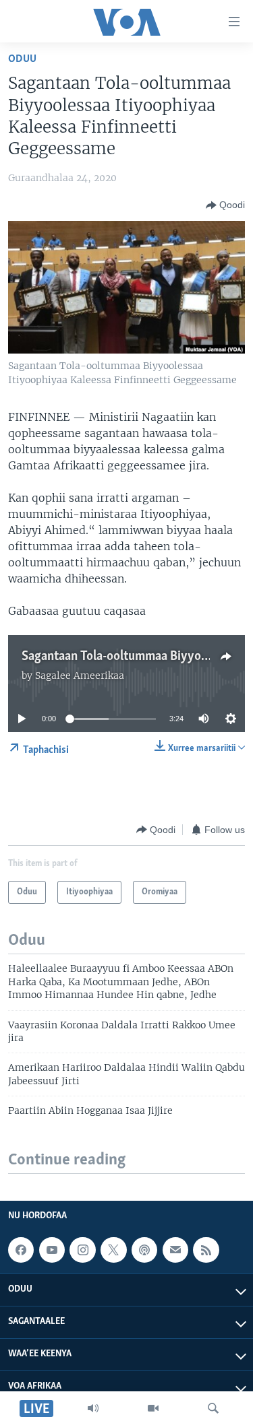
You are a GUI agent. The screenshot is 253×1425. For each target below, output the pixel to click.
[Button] (225, 205)
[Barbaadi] (213, 1408)
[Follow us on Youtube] (52, 1250)
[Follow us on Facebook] (21, 1250)
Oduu (22, 59)
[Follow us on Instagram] (82, 1250)
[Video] (153, 1408)
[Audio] (93, 1408)
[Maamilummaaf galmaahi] (175, 1250)
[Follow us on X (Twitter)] (113, 1250)
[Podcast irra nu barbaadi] (144, 1250)
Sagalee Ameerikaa (79, 675)
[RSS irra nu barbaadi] (206, 1250)
